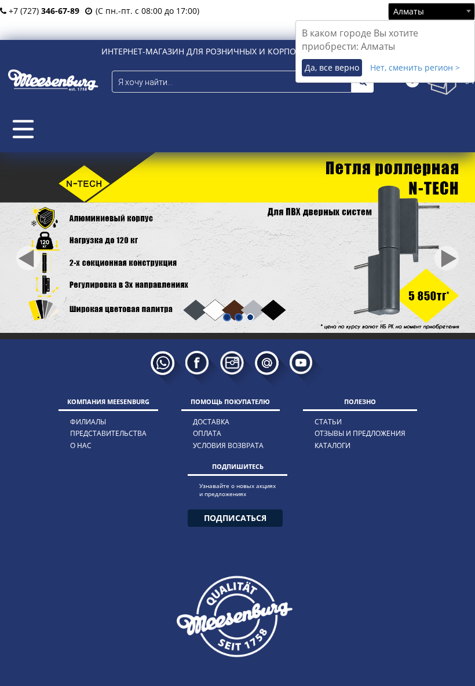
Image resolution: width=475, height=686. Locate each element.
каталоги (332, 445)
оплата (207, 433)
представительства (108, 433)
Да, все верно (332, 67)
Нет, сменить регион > (415, 67)
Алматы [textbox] (408, 11)
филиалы (88, 422)
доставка (211, 422)
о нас (81, 445)
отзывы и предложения (360, 433)
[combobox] (431, 11)
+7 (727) (42, 10)
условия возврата (228, 445)
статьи (328, 422)
